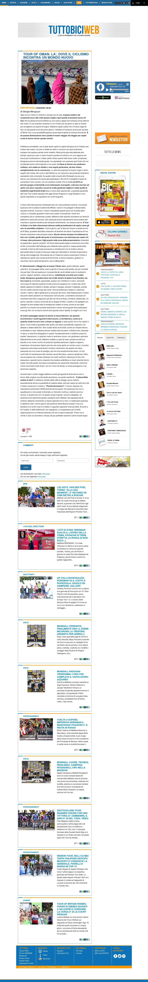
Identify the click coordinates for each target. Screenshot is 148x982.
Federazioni (121, 337)
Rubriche (100, 337)
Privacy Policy (24, 958)
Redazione (23, 955)
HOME (4, 3)
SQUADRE (24, 3)
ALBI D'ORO (68, 3)
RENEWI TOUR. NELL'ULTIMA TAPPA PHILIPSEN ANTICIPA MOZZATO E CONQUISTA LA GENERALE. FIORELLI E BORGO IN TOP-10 (73, 861)
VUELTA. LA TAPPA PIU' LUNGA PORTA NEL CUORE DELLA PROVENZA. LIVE (112, 275)
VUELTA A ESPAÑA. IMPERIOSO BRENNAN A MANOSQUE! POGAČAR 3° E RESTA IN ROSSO (72, 723)
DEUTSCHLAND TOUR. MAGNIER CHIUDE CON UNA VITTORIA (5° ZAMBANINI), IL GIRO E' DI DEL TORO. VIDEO (72, 814)
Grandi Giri (110, 337)
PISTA (26, 622)
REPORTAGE (27, 107)
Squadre (60, 950)
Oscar (44, 955)
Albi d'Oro (46, 958)
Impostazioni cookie (26, 963)
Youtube (79, 953)
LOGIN (26, 467)
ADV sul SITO (100, 950)
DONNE (26, 900)
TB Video (79, 950)
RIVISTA (13, 3)
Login (137, 2)
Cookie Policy (24, 960)
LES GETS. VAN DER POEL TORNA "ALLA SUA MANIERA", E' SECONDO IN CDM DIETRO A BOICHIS (71, 491)
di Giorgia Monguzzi (30, 111)
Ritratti (45, 951)
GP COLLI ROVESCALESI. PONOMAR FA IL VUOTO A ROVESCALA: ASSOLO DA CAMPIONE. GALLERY (71, 581)
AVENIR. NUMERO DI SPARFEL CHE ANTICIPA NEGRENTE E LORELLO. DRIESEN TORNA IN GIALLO (114, 314)
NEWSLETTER (107, 3)
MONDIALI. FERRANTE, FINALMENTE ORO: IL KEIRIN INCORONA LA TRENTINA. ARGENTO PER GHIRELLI (72, 630)
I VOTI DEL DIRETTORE (33, 526)
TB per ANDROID (25, 953)
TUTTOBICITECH (92, 3)
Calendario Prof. (63, 953)
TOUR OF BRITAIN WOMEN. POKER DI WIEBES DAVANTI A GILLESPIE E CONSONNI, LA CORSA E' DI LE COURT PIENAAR (72, 909)
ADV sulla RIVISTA (102, 953)
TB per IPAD (23, 950)
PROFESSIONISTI (31, 716)
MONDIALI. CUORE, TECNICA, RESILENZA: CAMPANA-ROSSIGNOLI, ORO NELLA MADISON (73, 766)
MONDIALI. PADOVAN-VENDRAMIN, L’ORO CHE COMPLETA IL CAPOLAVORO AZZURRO (72, 675)
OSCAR (57, 3)
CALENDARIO (45, 3)
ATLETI (34, 3)
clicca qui (46, 473)
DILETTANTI (28, 574)
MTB (25, 483)
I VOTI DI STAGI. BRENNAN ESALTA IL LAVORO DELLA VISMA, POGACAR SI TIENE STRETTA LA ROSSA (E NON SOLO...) (72, 535)
